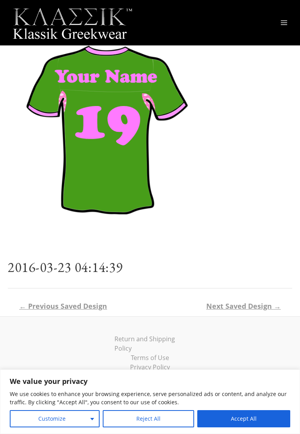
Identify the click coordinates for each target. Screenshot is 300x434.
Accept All (244, 418)
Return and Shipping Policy (144, 344)
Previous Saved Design (63, 306)
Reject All (148, 418)
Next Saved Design (243, 306)
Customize (52, 418)
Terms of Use (150, 357)
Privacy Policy (150, 367)
